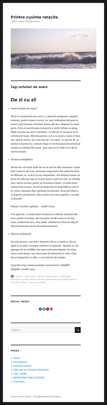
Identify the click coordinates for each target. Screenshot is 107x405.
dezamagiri (16, 279)
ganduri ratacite (45, 276)
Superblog (19, 381)
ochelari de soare (53, 279)
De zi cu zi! (23, 99)
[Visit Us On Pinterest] (47, 308)
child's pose (65, 276)
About (17, 358)
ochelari (41, 279)
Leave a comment (38, 282)
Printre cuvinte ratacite (34, 17)
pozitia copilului (69, 279)
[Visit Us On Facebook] (40, 308)
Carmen (18, 276)
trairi (55, 276)
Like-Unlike (20, 373)
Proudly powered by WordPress (47, 396)
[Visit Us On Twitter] (44, 308)
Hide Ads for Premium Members (31, 369)
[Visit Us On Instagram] (51, 308)
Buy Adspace (20, 361)
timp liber (15, 282)
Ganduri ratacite (22, 365)
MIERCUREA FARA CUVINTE (29, 377)
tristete (24, 282)
